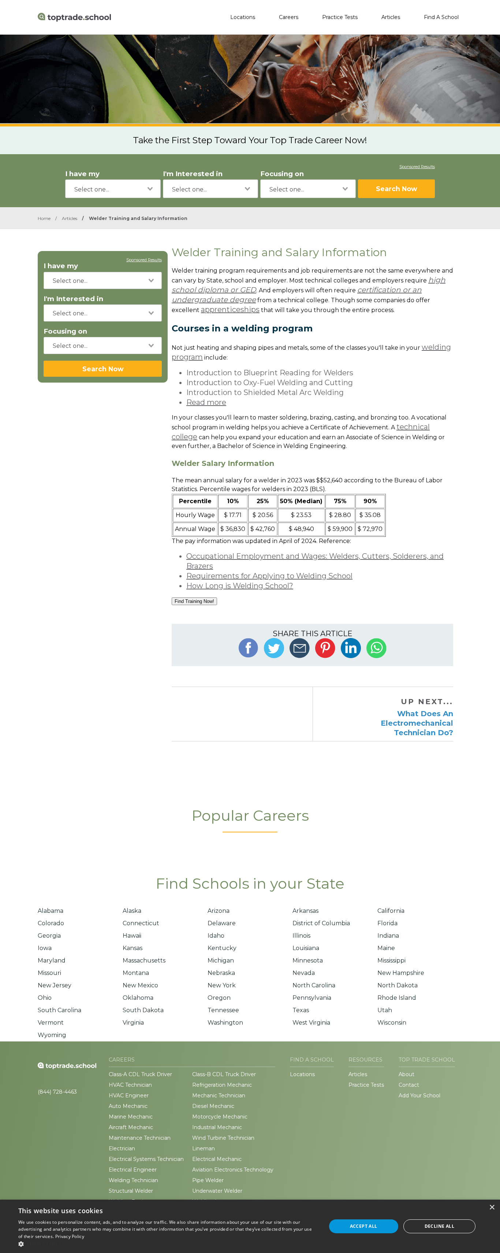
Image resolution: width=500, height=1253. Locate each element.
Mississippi (391, 960)
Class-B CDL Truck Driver (224, 1074)
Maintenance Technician (140, 1138)
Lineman (203, 1148)
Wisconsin (391, 1022)
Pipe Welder (208, 1180)
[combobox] (113, 189)
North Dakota (397, 985)
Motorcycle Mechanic (219, 1116)
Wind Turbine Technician (223, 1138)
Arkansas (305, 910)
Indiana (388, 935)
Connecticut (141, 923)
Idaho (216, 935)
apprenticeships (230, 309)
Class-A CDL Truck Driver (140, 1074)
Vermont (51, 1022)
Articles (390, 17)
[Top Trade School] (74, 17)
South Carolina (59, 1010)
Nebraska (221, 972)
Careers (288, 17)
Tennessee (223, 1010)
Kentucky (222, 948)
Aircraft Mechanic (131, 1127)
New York (222, 985)
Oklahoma (138, 997)
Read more (206, 402)
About (406, 1074)
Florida (387, 923)
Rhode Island (396, 997)
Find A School (441, 17)
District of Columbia (321, 923)
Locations (242, 17)
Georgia (49, 935)
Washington (225, 1022)
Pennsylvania (311, 997)
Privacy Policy (69, 1236)
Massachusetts (144, 960)
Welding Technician (133, 1180)
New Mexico (140, 985)
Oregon (219, 997)
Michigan (221, 960)
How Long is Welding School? (239, 585)
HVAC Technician (130, 1085)
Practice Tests (340, 17)
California (390, 910)
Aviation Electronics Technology (232, 1169)
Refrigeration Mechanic (222, 1085)
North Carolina (313, 985)
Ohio (45, 997)
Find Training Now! (194, 601)
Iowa (45, 948)
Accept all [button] (363, 1226)
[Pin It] (325, 648)
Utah (384, 1010)
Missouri (49, 972)
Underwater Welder (217, 1191)
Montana (136, 972)
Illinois (301, 935)
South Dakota (143, 1010)
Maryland (52, 960)
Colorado (51, 923)
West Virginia (311, 1022)
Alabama (50, 910)
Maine (386, 948)
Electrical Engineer (133, 1169)
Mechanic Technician (218, 1095)
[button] (167, 1244)
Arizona (219, 910)
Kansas (132, 948)
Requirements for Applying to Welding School (269, 576)
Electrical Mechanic (217, 1159)
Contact (409, 1085)
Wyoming (52, 1035)
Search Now (396, 189)
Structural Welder (131, 1191)
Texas (300, 1010)
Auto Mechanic (128, 1106)
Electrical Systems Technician (146, 1159)
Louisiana (305, 948)
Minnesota (307, 960)
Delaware (222, 923)
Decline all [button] (439, 1226)
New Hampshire (400, 972)
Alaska (132, 910)
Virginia (133, 1022)
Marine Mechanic (131, 1116)
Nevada (303, 972)
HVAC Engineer (129, 1095)
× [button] (492, 1207)
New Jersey (54, 985)
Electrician (122, 1148)
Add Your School (419, 1095)
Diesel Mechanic (213, 1106)
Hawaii (132, 935)
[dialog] (250, 1226)
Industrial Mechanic (217, 1127)
